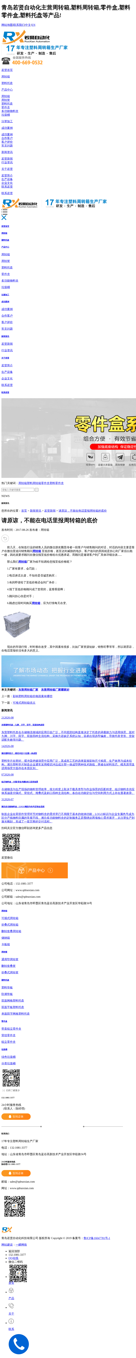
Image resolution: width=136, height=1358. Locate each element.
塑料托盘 (7, 83)
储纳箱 (5, 937)
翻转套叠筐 (8, 965)
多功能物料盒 (9, 111)
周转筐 (5, 99)
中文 (28, 24)
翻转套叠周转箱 (11, 931)
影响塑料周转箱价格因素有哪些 (32, 696)
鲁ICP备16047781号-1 (97, 1238)
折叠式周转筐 (9, 972)
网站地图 (7, 24)
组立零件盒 (8, 1041)
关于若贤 (7, 168)
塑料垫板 (7, 987)
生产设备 (7, 179)
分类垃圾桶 (8, 1063)
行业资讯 (7, 162)
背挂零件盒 (8, 1035)
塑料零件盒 (57, 483)
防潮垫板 (7, 994)
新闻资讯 (7, 152)
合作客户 (7, 138)
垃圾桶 (5, 114)
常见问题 (7, 145)
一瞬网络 (21, 1244)
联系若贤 (7, 186)
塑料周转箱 (34, 483)
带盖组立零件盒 (11, 1028)
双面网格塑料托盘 (12, 1000)
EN (33, 24)
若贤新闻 (7, 158)
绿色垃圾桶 (8, 1056)
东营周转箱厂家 (28, 689)
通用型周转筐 (9, 959)
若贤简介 (7, 175)
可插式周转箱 (9, 918)
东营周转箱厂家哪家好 (55, 689)
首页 (24, 510)
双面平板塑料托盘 (12, 1007)
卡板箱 (5, 944)
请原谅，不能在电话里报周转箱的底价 (83, 510)
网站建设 (7, 1244)
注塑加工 (7, 121)
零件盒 (5, 107)
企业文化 (7, 182)
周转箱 (5, 76)
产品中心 (7, 89)
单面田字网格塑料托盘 (15, 1013)
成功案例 (7, 127)
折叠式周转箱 (9, 924)
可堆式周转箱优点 (24, 702)
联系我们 (19, 24)
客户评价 (7, 141)
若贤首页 (7, 70)
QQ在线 (13, 1258)
